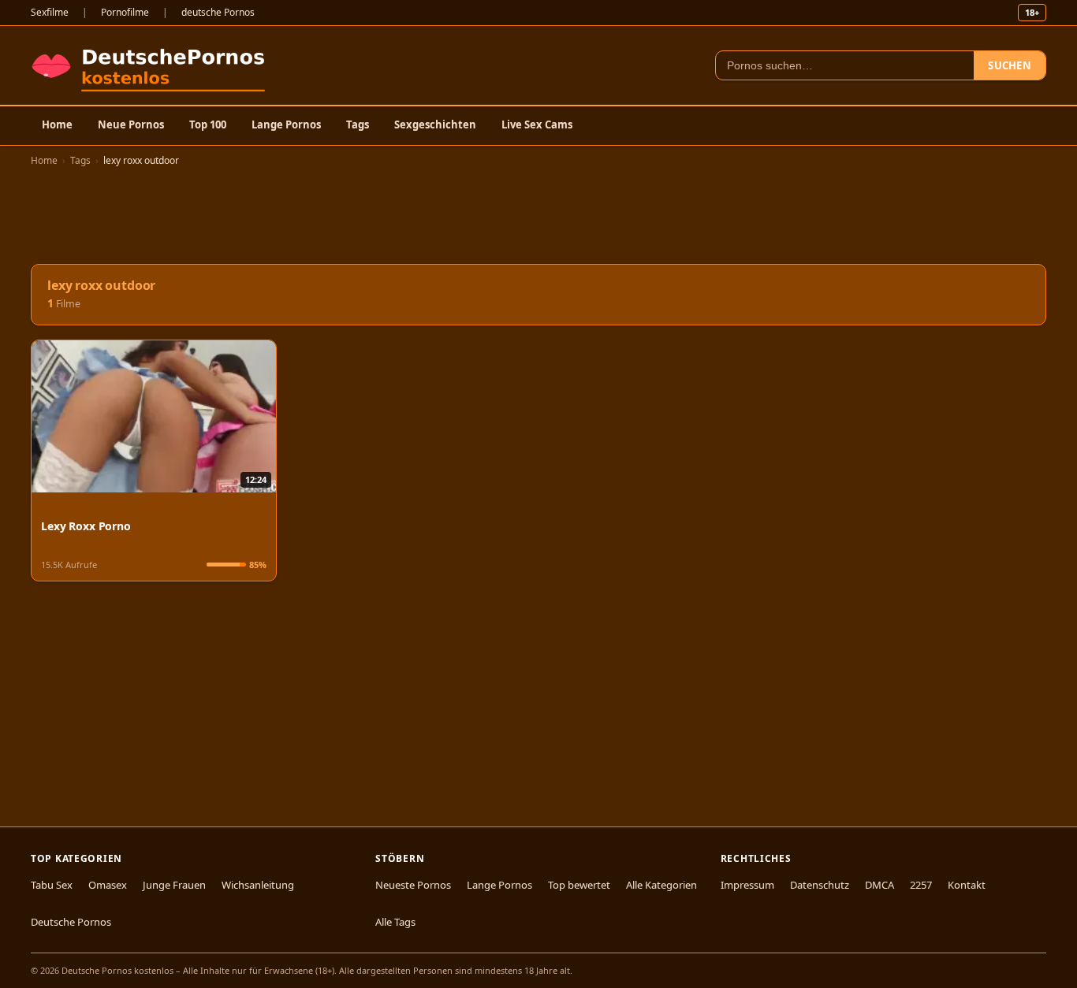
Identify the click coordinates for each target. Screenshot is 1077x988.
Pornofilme (125, 12)
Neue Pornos (131, 124)
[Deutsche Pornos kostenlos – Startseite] (152, 65)
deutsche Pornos (218, 12)
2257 (921, 885)
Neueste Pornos (413, 885)
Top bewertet (579, 885)
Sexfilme (50, 12)
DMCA (879, 885)
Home (57, 124)
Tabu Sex (52, 885)
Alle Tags (395, 922)
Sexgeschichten (435, 124)
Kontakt (967, 885)
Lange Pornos (286, 124)
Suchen (1009, 65)
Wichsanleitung (258, 885)
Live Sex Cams (536, 124)
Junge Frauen (174, 885)
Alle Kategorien (661, 885)
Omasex (107, 885)
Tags (357, 124)
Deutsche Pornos (71, 922)
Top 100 (207, 124)
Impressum (747, 885)
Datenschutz (819, 885)
